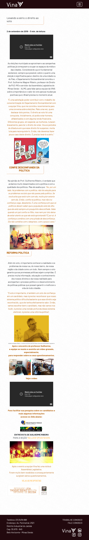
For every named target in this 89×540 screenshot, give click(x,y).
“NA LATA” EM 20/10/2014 (38, 438)
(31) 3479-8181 (21, 520)
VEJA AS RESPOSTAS (31, 480)
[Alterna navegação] (79, 4)
